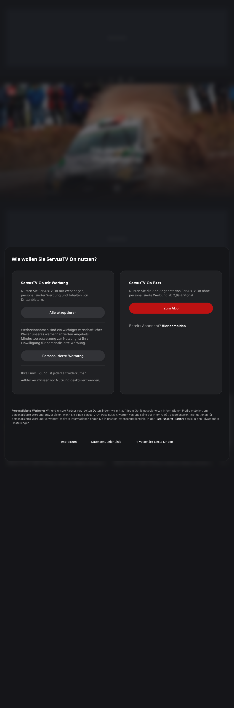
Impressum (69, 441)
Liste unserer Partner (169, 418)
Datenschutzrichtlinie (106, 441)
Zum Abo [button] (171, 308)
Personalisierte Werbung (63, 356)
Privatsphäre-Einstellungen (154, 441)
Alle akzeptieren (63, 312)
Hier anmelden (174, 326)
